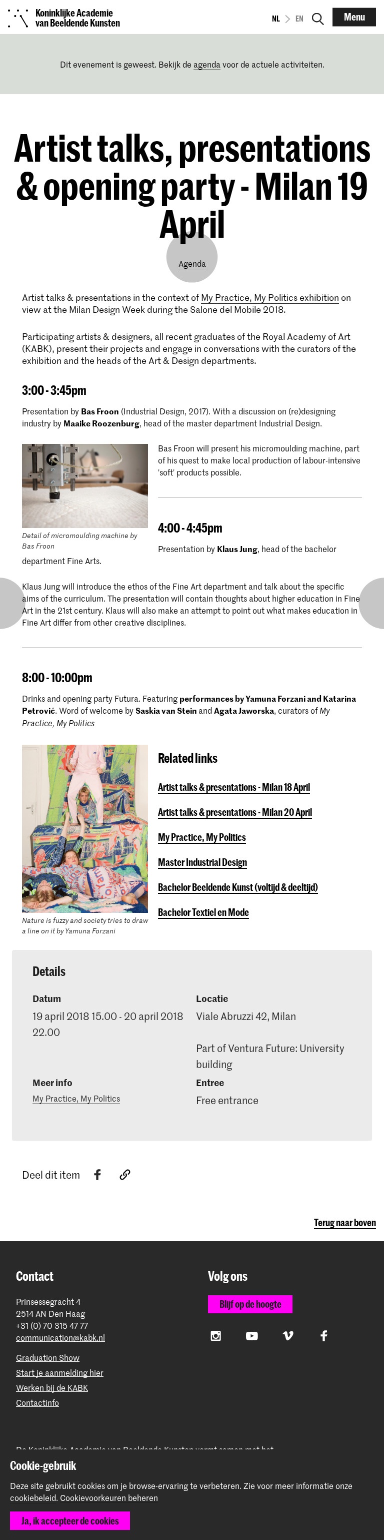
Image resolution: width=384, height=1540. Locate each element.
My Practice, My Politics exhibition (270, 297)
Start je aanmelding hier (60, 1372)
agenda (207, 64)
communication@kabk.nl (60, 1337)
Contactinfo (37, 1402)
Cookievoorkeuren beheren (109, 1498)
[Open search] (318, 17)
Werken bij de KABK (52, 1387)
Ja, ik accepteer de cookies (70, 1520)
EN (300, 18)
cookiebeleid (33, 1497)
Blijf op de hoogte (251, 1304)
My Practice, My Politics (76, 1098)
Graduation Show (48, 1357)
